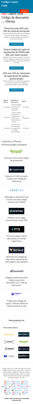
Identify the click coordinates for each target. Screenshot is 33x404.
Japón (15, 388)
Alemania (9, 383)
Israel (26, 390)
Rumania (25, 383)
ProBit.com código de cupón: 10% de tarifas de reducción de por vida (16, 303)
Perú (29, 386)
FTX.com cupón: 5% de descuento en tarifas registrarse (16, 238)
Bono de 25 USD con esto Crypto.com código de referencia (16, 179)
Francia (7, 385)
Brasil (8, 388)
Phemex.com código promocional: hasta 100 (16, 219)
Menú (25, 11)
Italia (14, 385)
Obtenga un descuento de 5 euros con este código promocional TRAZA (16, 199)
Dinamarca (17, 392)
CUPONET (23, 394)
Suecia (9, 394)
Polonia (25, 381)
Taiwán (8, 390)
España (8, 381)
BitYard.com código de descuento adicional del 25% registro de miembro (16, 259)
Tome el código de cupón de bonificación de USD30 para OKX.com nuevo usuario (16, 52)
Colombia (13, 386)
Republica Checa (24, 385)
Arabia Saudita (17, 390)
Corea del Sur (23, 388)
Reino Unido (17, 381)
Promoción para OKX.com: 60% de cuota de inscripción (16, 29)
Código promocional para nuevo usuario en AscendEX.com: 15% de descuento (16, 281)
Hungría (26, 392)
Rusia (16, 394)
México (5, 386)
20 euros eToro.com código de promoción (16, 159)
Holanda (17, 383)
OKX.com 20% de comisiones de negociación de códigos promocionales (16, 76)
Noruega (8, 392)
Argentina (22, 386)
